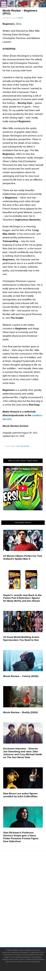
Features (28, 874)
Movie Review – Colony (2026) (20, 676)
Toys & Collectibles (28, 913)
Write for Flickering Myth (28, 934)
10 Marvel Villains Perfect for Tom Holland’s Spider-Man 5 (22, 557)
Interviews (28, 882)
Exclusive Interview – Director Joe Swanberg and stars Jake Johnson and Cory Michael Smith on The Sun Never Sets (22, 752)
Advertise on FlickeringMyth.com (28, 929)
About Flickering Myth (28, 925)
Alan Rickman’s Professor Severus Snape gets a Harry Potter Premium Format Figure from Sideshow (20, 837)
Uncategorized (22, 446)
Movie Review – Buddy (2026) (20, 712)
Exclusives (28, 887)
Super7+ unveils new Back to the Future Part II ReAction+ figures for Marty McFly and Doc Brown (22, 598)
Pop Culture (28, 891)
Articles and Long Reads (28, 878)
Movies (28, 895)
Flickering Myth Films (28, 917)
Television (28, 899)
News (28, 865)
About (28, 921)
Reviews (28, 870)
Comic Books (28, 904)
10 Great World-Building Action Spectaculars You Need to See (21, 638)
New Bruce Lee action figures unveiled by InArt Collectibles (20, 795)
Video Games (28, 908)
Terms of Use (31, 959)
